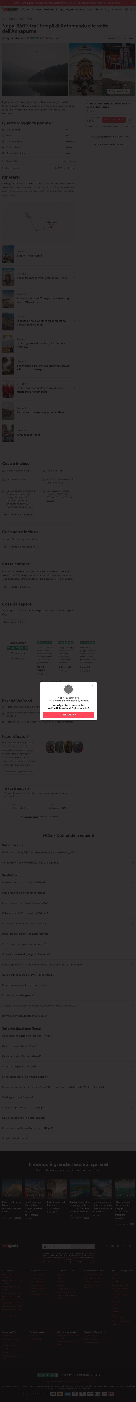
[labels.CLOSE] (91, 685)
